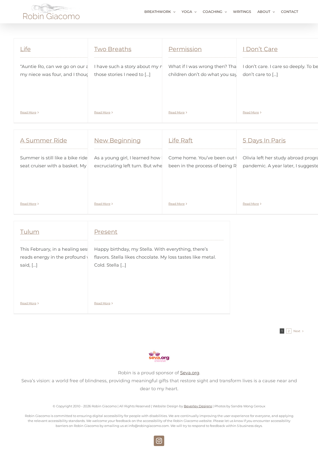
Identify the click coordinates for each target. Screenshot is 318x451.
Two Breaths (112, 49)
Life (25, 49)
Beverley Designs (198, 406)
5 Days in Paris (264, 140)
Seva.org (189, 373)
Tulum (29, 231)
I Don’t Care (260, 49)
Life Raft (180, 140)
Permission (185, 49)
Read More (28, 112)
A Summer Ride (43, 140)
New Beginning (117, 140)
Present (106, 231)
